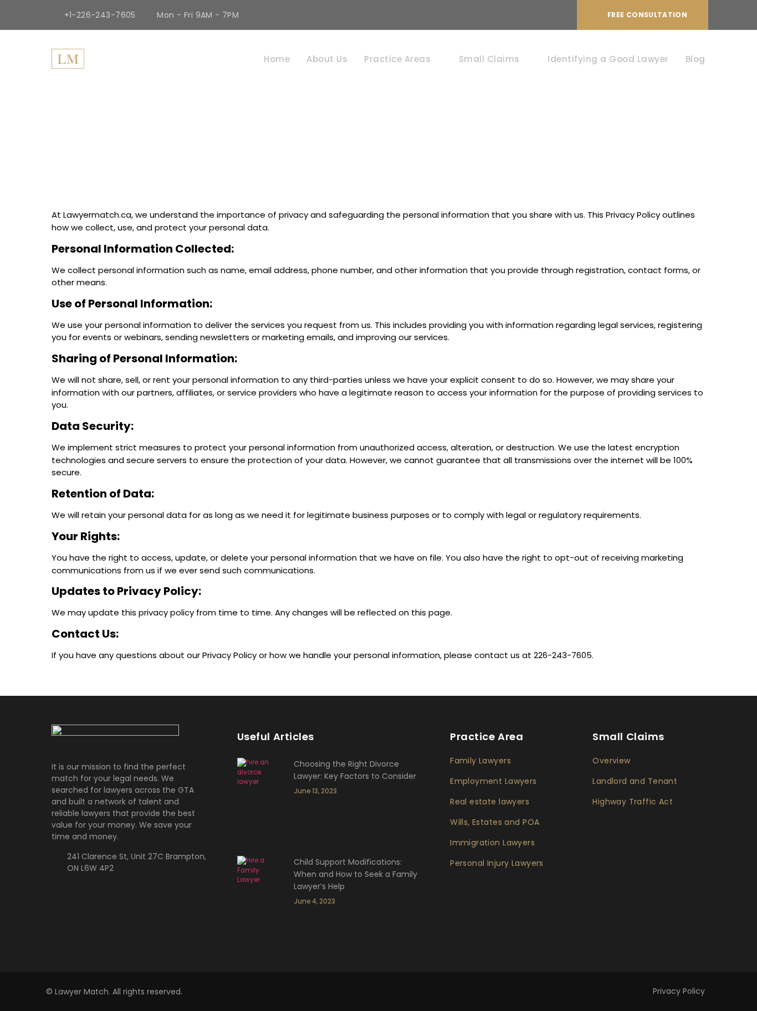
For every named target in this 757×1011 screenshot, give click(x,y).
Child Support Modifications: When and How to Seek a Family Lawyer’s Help (355, 874)
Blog (695, 59)
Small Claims (489, 59)
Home (277, 59)
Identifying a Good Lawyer (608, 59)
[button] (643, 15)
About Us (326, 59)
